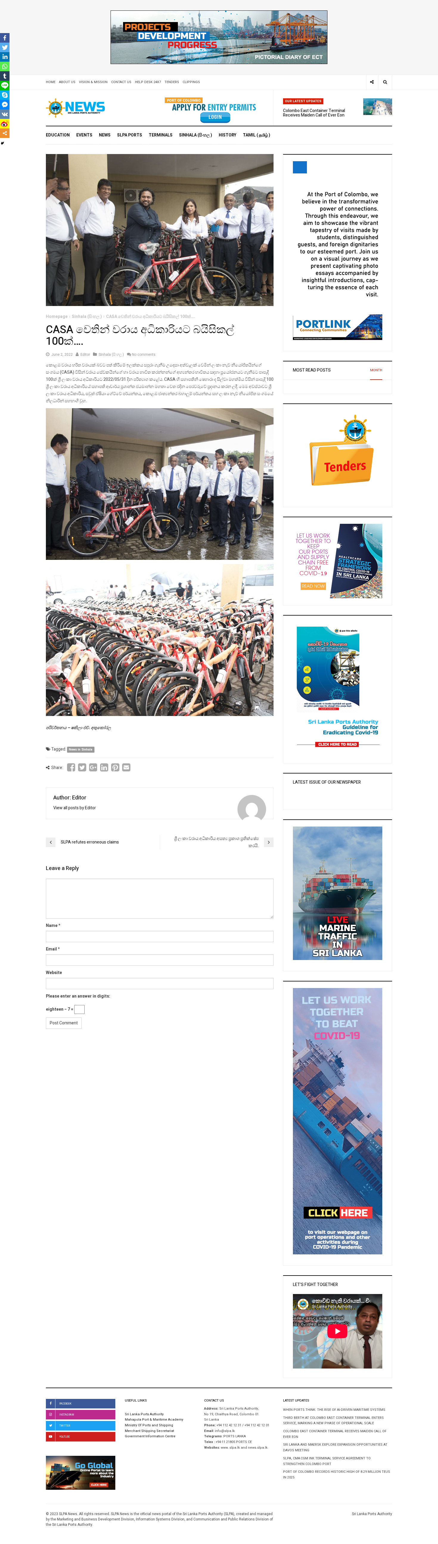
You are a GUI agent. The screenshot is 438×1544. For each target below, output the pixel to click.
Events (84, 135)
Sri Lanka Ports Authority (144, 1414)
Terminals (161, 135)
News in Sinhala (80, 749)
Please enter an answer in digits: (78, 996)
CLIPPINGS (191, 82)
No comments (144, 354)
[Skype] (5, 95)
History (227, 135)
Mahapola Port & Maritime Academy (154, 1419)
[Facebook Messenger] (5, 104)
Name (52, 925)
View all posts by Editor (74, 808)
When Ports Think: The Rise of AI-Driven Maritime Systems (334, 1410)
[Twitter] (5, 47)
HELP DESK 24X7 (148, 82)
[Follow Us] (371, 82)
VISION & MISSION (93, 82)
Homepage (57, 316)
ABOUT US (67, 82)
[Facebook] (5, 38)
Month (376, 370)
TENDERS (171, 82)
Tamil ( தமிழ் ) (256, 135)
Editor (85, 354)
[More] (5, 133)
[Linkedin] (5, 57)
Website (54, 973)
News (105, 135)
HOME (50, 82)
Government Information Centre (150, 1436)
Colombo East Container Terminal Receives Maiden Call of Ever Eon (314, 113)
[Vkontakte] (5, 114)
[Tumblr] (5, 76)
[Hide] (2, 143)
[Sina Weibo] (5, 123)
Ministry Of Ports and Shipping (149, 1425)
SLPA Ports (129, 135)
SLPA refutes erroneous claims (90, 842)
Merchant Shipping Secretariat (149, 1431)
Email (51, 949)
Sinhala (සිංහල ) (195, 135)
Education (58, 135)
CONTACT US (121, 82)
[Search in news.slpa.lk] (385, 82)
